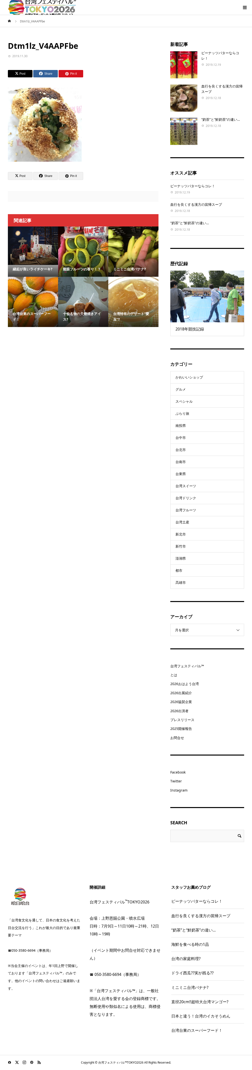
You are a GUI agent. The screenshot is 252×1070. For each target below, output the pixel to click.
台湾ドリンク (185, 498)
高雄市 (180, 582)
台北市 (180, 449)
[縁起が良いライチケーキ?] (33, 245)
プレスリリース (182, 719)
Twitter (176, 781)
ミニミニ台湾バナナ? (189, 987)
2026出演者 (179, 710)
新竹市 (180, 546)
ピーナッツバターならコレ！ (192, 186)
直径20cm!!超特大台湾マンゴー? (199, 1001)
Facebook (178, 772)
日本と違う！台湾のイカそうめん (200, 1016)
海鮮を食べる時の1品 (190, 944)
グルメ (180, 389)
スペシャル (184, 401)
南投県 (180, 425)
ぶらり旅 (182, 413)
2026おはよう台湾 (184, 683)
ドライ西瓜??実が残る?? (192, 973)
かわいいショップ (189, 377)
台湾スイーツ (185, 485)
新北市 (180, 534)
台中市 (180, 437)
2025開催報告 (181, 728)
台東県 (180, 473)
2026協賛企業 (181, 701)
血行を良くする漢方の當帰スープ (196, 204)
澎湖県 (180, 558)
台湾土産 (182, 522)
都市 (178, 570)
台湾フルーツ (185, 510)
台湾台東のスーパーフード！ (196, 1030)
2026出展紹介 (181, 692)
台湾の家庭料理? (186, 958)
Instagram (179, 790)
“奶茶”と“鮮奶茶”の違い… (220, 119)
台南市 (180, 461)
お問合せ (177, 737)
